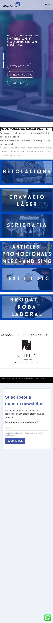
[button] (3, 350)
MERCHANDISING (21, 74)
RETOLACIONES (19, 66)
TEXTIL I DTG (17, 82)
